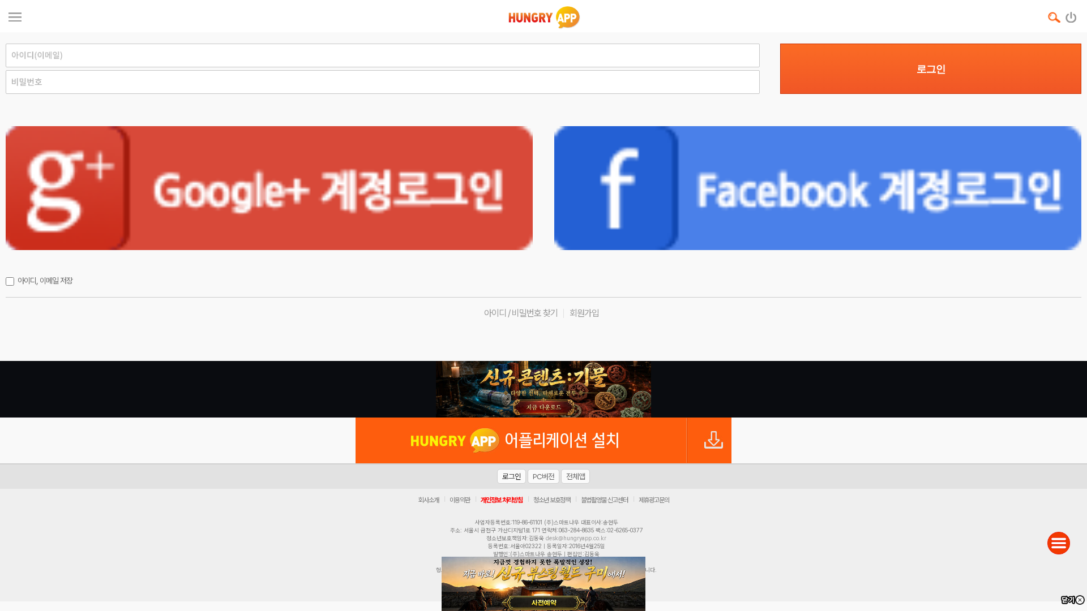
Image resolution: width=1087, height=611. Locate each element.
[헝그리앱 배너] (543, 389)
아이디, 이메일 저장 (45, 280)
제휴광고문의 (654, 500)
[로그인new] (1071, 14)
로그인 (931, 69)
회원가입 (584, 313)
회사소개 (428, 500)
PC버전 (543, 476)
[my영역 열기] (15, 15)
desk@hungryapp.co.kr (576, 538)
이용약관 (460, 500)
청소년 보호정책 (551, 500)
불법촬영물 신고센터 (604, 500)
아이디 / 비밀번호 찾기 (521, 313)
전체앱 (575, 476)
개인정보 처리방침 (502, 500)
